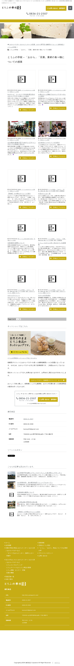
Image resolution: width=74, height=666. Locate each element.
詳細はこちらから (29, 110)
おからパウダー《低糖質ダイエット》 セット (47, 380)
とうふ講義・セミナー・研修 (15, 570)
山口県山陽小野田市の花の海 (27, 502)
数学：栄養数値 (60, 191)
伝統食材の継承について (16, 243)
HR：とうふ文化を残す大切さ (25, 238)
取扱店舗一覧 (9, 576)
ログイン (57, 662)
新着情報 (41, 542)
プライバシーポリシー (46, 553)
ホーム (7, 542)
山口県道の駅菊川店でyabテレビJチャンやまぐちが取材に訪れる (22, 143)
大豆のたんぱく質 (44, 193)
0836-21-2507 (38, 14)
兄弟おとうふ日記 (14, 91)
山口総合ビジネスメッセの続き (49, 142)
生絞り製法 (9, 579)
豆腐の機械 (10, 572)
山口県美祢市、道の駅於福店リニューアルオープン (35, 482)
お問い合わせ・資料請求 (57, 8)
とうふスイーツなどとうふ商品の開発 (18, 567)
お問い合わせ (43, 555)
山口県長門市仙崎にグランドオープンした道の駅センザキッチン (39, 473)
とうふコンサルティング (14, 565)
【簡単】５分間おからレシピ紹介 (19, 193)
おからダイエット (14, 295)
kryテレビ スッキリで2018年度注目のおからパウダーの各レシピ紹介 (21, 95)
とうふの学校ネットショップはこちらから (22, 358)
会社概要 (8, 545)
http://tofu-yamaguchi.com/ (30, 595)
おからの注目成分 (44, 295)
